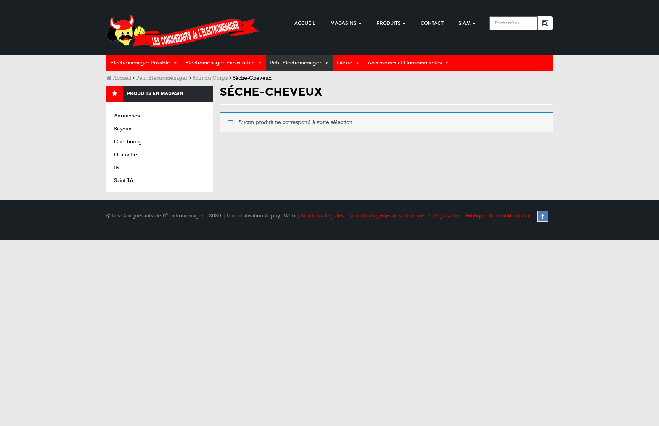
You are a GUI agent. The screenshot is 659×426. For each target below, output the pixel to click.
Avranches (127, 116)
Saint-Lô (123, 180)
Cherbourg (128, 141)
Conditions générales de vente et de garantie (404, 215)
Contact (432, 23)
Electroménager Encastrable (220, 62)
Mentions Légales (322, 215)
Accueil (304, 23)
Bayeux (123, 128)
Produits (389, 23)
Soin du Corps (210, 78)
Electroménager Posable (140, 62)
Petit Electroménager (295, 62)
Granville (125, 154)
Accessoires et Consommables (405, 62)
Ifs (116, 167)
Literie (344, 62)
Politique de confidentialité (498, 215)
